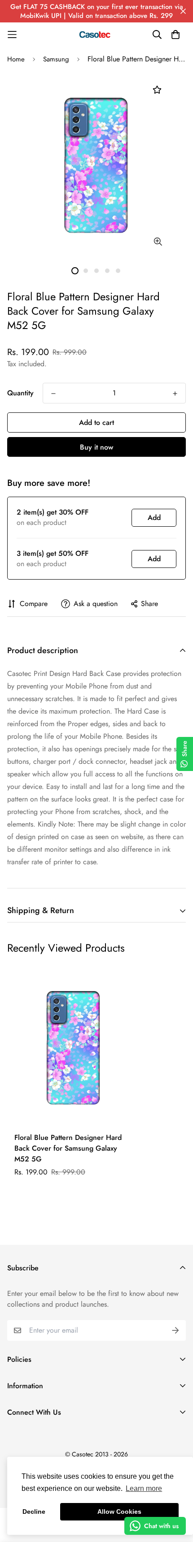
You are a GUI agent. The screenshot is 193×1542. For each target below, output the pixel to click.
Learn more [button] (144, 1488)
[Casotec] (96, 34)
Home (16, 59)
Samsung (56, 59)
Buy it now (96, 447)
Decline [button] (33, 1511)
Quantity (20, 393)
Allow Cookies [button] (119, 1511)
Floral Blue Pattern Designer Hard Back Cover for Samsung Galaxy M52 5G (68, 1148)
